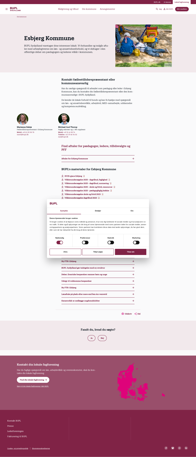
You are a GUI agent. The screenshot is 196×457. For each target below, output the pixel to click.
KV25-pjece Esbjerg (73, 176)
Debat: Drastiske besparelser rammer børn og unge (84, 274)
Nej (102, 338)
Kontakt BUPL (14, 420)
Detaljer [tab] (98, 211)
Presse (10, 426)
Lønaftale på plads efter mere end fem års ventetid (84, 294)
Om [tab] (132, 211)
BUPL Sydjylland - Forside (16, 9)
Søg (160, 9)
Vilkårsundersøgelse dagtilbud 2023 (81, 198)
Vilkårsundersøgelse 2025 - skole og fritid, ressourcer (88, 187)
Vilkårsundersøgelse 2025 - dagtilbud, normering (87, 183)
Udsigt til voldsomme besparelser (76, 281)
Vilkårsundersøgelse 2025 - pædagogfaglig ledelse (87, 190)
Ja (91, 338)
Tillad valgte (98, 252)
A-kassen (167, 2)
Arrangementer (107, 9)
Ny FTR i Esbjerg (68, 261)
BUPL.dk (157, 2)
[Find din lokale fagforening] (141, 401)
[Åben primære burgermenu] (7, 9)
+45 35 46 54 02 (71, 135)
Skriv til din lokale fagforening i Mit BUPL (33, 386)
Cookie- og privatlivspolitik (17, 448)
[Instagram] (179, 448)
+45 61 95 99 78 (28, 132)
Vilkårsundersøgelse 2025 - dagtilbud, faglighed (86, 180)
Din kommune (89, 9)
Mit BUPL (169, 9)
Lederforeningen (15, 431)
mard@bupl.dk (22, 135)
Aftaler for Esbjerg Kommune (74, 158)
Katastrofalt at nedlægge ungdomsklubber (80, 301)
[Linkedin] (186, 448)
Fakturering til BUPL (17, 436)
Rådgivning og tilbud (68, 9)
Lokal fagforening (182, 2)
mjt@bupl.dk (63, 137)
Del (138, 314)
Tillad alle (130, 252)
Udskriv (128, 314)
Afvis (65, 252)
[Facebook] (166, 448)
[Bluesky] (172, 448)
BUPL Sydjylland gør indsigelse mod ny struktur (83, 268)
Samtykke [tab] (64, 211)
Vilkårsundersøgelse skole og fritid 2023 (83, 194)
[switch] (85, 242)
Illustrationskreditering (41, 448)
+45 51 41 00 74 (69, 132)
